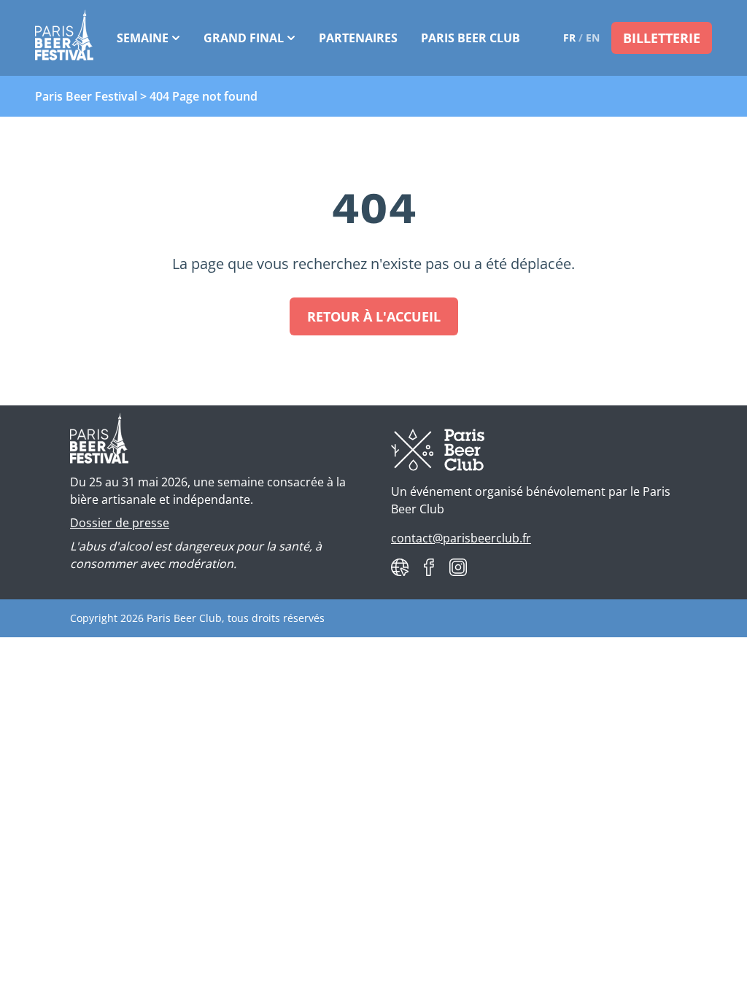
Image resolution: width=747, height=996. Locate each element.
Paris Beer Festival (86, 96)
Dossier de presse (119, 523)
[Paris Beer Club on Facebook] (429, 567)
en (593, 37)
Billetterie (661, 38)
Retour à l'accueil (374, 316)
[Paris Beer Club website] (400, 567)
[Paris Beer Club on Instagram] (458, 567)
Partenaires (358, 38)
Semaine (143, 38)
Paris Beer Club (470, 38)
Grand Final (244, 38)
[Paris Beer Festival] (64, 38)
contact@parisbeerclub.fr (461, 538)
